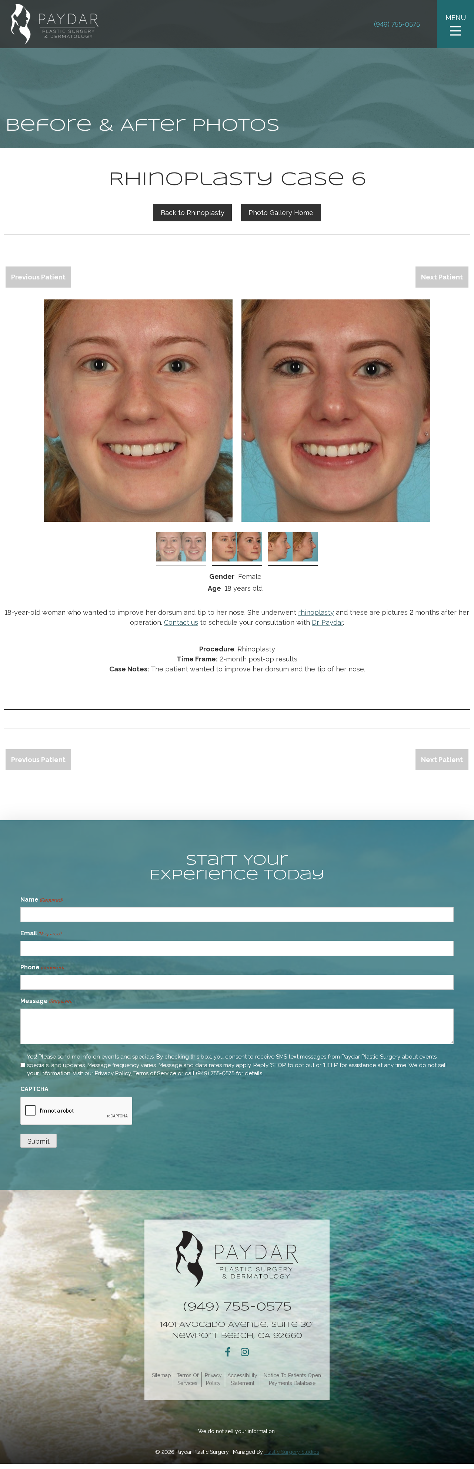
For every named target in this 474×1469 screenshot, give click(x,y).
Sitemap (161, 1375)
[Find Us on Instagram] (245, 1352)
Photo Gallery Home (280, 213)
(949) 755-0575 (397, 24)
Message (46, 1001)
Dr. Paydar (327, 622)
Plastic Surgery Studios (291, 1452)
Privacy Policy (113, 1073)
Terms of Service (154, 1073)
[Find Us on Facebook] (228, 1352)
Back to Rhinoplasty (192, 213)
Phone (42, 967)
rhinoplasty (316, 612)
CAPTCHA (34, 1089)
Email (40, 933)
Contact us (181, 622)
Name (41, 899)
